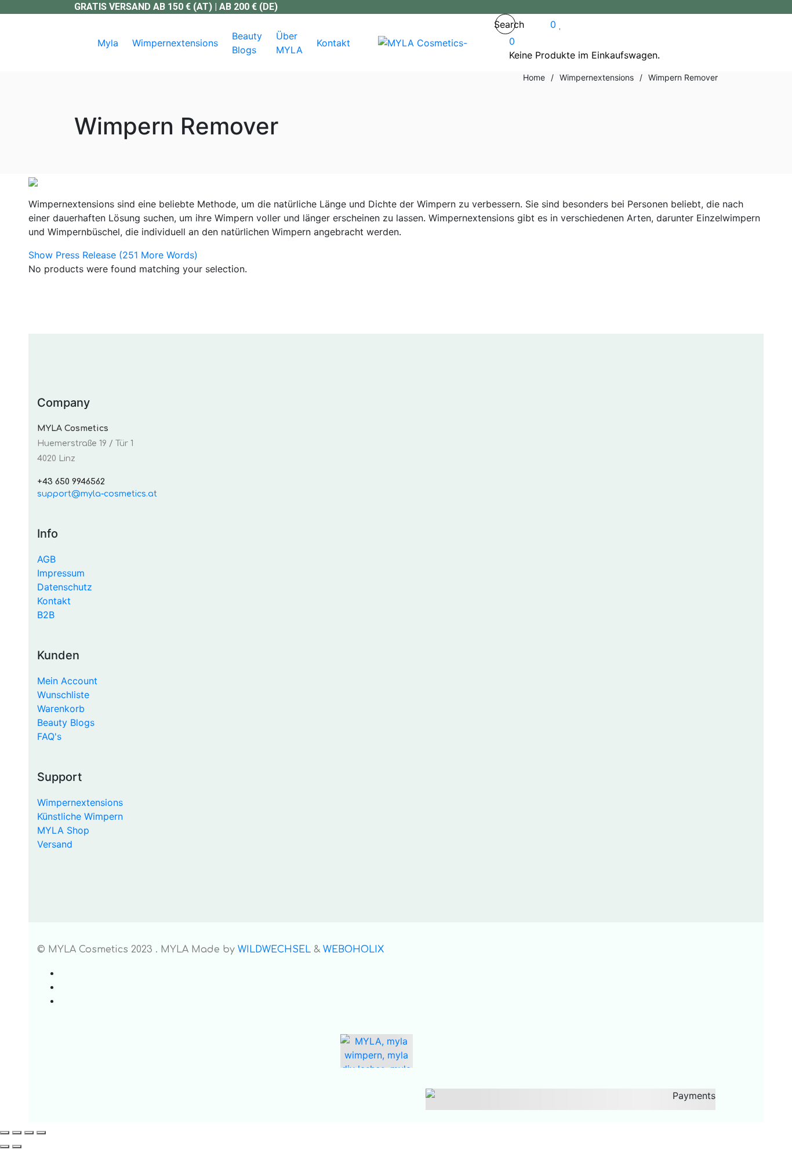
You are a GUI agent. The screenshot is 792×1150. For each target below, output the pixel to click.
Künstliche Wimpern (80, 816)
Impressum (61, 573)
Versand (54, 844)
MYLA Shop (63, 830)
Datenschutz (64, 587)
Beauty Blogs (66, 722)
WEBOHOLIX (353, 949)
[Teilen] (29, 1132)
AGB (46, 559)
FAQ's (49, 736)
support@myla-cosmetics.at (97, 494)
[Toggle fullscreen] (16, 1132)
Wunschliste (63, 694)
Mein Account (67, 681)
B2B (46, 614)
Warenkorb (61, 708)
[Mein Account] (532, 24)
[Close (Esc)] (41, 1132)
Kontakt (54, 601)
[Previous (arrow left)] (4, 1146)
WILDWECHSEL (274, 949)
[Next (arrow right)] (16, 1146)
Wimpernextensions (80, 802)
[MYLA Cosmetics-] (422, 42)
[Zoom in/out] (4, 1132)
